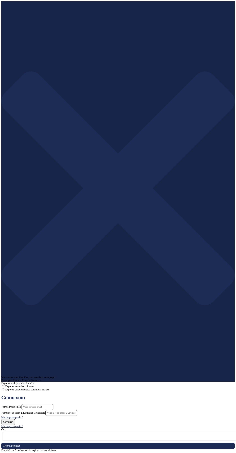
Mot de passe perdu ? (12, 417)
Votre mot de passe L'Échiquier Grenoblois (23, 412)
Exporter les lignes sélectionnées (17, 383)
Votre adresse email (11, 406)
